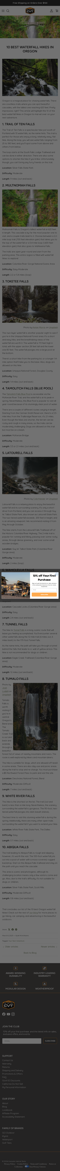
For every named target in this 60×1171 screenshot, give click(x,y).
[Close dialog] (56, 574)
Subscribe (44, 595)
